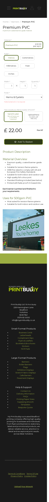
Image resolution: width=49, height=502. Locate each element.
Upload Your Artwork (23, 486)
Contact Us (25, 391)
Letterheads (25, 335)
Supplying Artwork (25, 402)
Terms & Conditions (16, 474)
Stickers (25, 346)
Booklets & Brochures (25, 343)
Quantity (34, 81)
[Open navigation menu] (9, 8)
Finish (7, 93)
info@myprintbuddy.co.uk (23, 320)
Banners (15, 22)
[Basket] (39, 8)
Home (6, 22)
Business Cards (25, 332)
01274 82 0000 (23, 317)
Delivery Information (25, 394)
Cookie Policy (30, 476)
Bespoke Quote (25, 407)
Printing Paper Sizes (25, 399)
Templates (25, 404)
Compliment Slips (25, 338)
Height (23, 81)
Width (7, 81)
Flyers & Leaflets (25, 341)
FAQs (25, 396)
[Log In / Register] (32, 8)
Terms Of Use (32, 474)
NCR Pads (25, 349)
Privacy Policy (17, 476)
